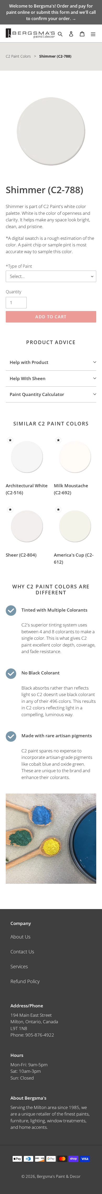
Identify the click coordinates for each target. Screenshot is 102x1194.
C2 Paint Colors (18, 56)
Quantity (13, 292)
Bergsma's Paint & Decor (59, 1176)
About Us (20, 937)
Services (19, 966)
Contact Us (22, 951)
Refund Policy (24, 981)
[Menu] (93, 33)
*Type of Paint (19, 266)
